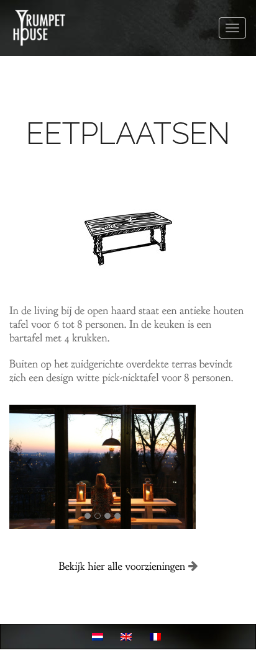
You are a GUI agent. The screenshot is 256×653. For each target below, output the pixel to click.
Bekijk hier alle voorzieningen (121, 566)
